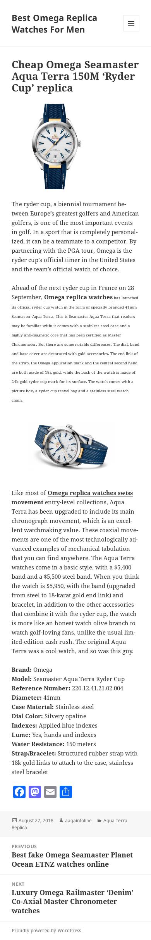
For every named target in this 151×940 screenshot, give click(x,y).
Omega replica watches (78, 297)
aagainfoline (78, 820)
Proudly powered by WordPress (46, 930)
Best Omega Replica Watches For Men (54, 23)
